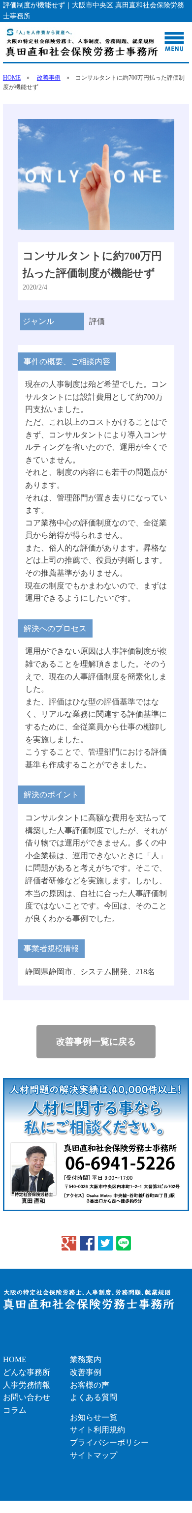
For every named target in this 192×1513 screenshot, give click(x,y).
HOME (12, 77)
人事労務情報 (26, 1385)
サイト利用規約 (97, 1430)
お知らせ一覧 (93, 1417)
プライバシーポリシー (109, 1442)
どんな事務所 (26, 1372)
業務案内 (85, 1359)
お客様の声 (89, 1385)
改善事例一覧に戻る (96, 1042)
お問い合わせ (26, 1397)
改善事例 (49, 77)
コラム (15, 1410)
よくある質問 (93, 1397)
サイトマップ (93, 1455)
